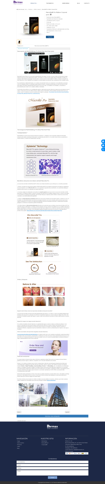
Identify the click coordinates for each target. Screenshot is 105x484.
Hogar (18, 441)
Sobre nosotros (20, 442)
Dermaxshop (44, 441)
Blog (18, 448)
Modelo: (19, 45)
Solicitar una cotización (52, 416)
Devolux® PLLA (45, 442)
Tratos (18, 446)
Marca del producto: (39, 45)
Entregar (52, 477)
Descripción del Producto (23, 48)
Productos (19, 444)
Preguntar (50, 37)
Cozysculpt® (44, 444)
